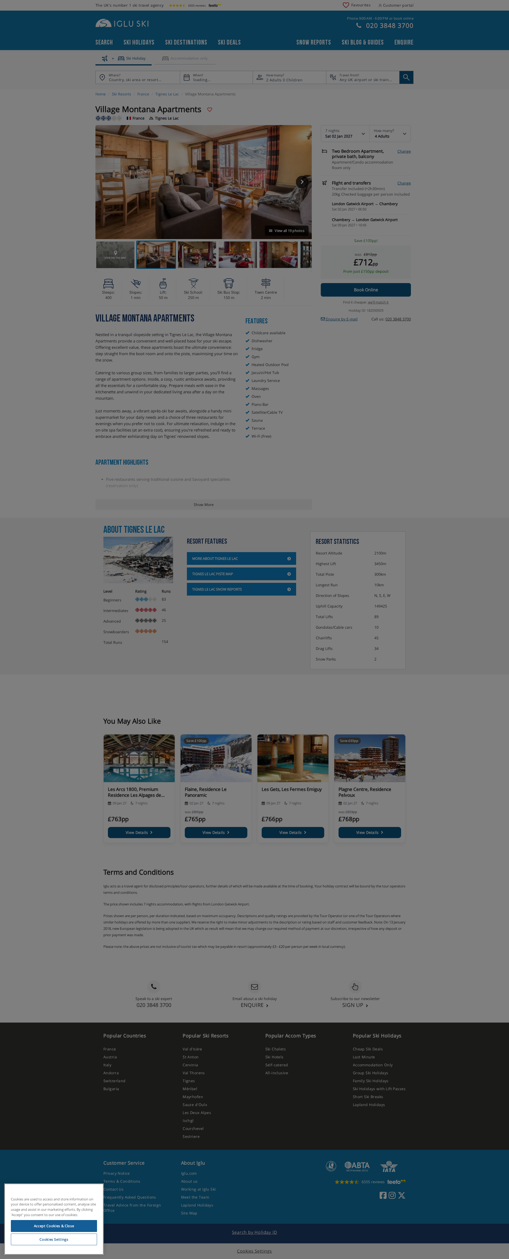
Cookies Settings (54, 1239)
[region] (54, 1219)
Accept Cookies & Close (54, 1225)
